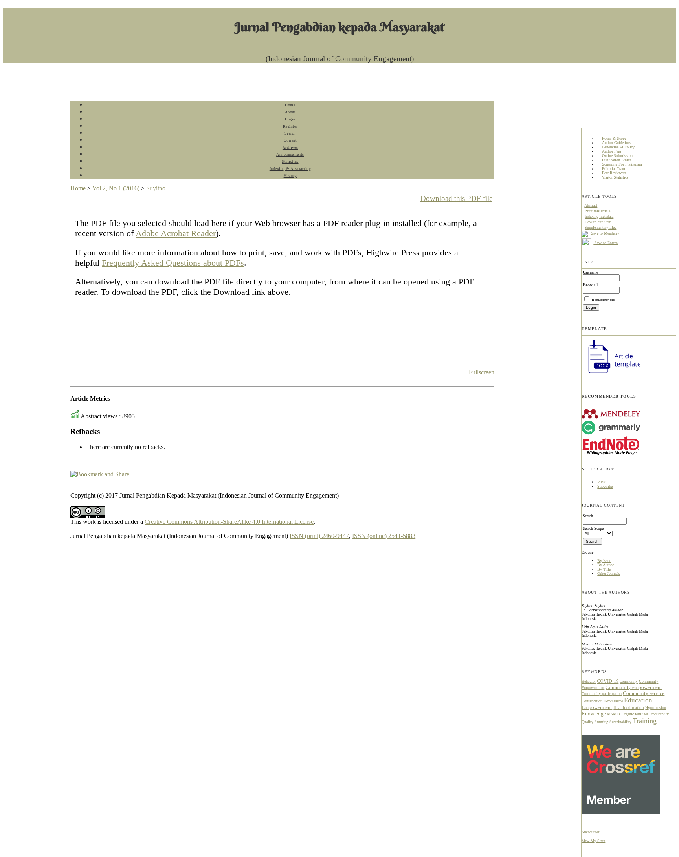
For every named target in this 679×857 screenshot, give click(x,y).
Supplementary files (600, 227)
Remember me (603, 300)
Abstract (590, 205)
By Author (605, 565)
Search (290, 133)
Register (290, 126)
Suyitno (155, 188)
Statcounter (590, 832)
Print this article (597, 211)
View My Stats (593, 841)
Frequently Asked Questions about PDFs (173, 263)
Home (290, 105)
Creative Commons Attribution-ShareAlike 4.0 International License (229, 521)
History (290, 175)
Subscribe (605, 486)
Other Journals (608, 573)
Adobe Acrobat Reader (176, 233)
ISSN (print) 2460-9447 (319, 535)
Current (290, 140)
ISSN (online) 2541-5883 (383, 535)
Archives (290, 147)
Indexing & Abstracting (290, 168)
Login (290, 119)
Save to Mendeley (605, 233)
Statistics (290, 161)
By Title (604, 569)
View (601, 482)
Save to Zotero (605, 243)
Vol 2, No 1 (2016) (115, 188)
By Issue (604, 560)
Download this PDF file (456, 198)
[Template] (611, 374)
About (290, 112)
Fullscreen (481, 372)
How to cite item (598, 222)
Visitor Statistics (615, 177)
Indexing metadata (599, 216)
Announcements (290, 154)
